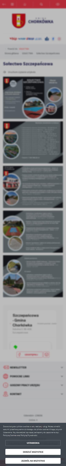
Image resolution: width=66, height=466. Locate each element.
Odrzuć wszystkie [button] (33, 451)
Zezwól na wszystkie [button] (33, 460)
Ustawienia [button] (33, 442)
